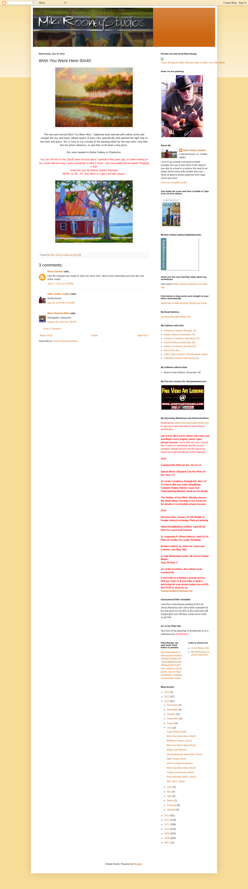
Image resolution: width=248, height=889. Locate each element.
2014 (167, 701)
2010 (167, 829)
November (173, 709)
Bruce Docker (55, 271)
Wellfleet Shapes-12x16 (179, 740)
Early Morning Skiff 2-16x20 (181, 776)
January (171, 809)
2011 (167, 824)
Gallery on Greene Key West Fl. (180, 346)
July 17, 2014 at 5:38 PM (60, 283)
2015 (167, 696)
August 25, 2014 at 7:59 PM (61, 322)
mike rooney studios (58, 294)
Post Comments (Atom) (65, 341)
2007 (167, 842)
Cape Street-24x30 (177, 731)
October (171, 714)
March (170, 800)
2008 (167, 838)
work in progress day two (180, 763)
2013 (167, 815)
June (170, 787)
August (171, 723)
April (169, 796)
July (169, 727)
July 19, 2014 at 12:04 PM (61, 302)
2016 (167, 692)
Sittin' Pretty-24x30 (176, 758)
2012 (167, 820)
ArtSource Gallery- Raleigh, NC (180, 330)
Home (94, 335)
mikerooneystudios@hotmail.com (191, 423)
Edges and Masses (177, 749)
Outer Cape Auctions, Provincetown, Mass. (186, 354)
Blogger (138, 864)
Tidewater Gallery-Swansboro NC (181, 358)
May (169, 791)
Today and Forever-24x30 (180, 772)
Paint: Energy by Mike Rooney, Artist (180, 62)
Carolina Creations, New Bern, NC (182, 338)
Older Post (142, 335)
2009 (167, 833)
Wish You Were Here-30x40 (181, 736)
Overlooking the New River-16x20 (184, 754)
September (173, 718)
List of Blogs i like (200, 648)
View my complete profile (174, 182)
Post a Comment (52, 328)
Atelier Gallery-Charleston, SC (179, 334)
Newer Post (46, 335)
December (173, 705)
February (172, 805)
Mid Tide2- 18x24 (176, 781)
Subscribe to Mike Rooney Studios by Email (184, 303)
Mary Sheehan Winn (58, 313)
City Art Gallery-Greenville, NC (179, 342)
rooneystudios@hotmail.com (176, 316)
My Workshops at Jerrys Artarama (200, 653)
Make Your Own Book (213, 62)
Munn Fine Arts (171, 350)
